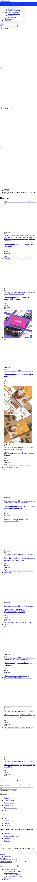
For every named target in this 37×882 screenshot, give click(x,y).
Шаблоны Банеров (14, 14)
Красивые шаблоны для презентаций (16, 235)
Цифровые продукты (12, 12)
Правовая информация (11, 836)
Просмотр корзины (6, 861)
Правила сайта (8, 833)
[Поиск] (18, 866)
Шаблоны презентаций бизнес (14, 449)
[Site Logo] (5, 1)
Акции (7, 20)
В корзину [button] (7, 232)
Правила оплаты (9, 805)
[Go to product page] (20, 216)
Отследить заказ (9, 800)
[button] (2, 24)
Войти (6, 810)
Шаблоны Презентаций (12, 16)
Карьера (6, 821)
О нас (5, 818)
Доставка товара (9, 803)
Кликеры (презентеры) (15, 10)
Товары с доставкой (11, 9)
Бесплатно (8, 19)
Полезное (7, 825)
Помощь (6, 798)
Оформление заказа (19, 861)
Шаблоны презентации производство (16, 239)
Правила (6, 823)
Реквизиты (7, 838)
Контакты (7, 841)
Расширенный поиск (10, 808)
